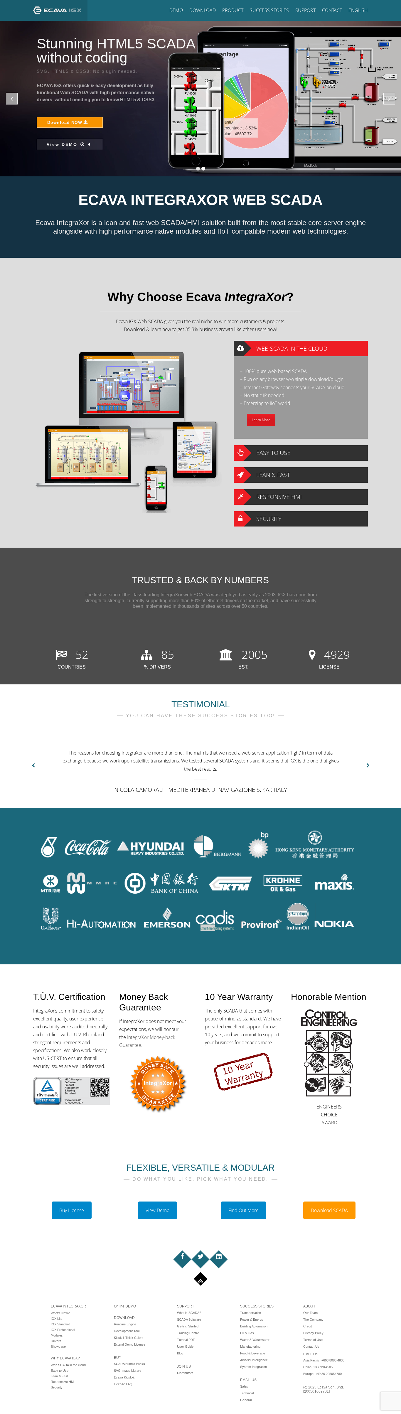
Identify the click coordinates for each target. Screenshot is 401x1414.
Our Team (310, 1313)
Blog (180, 1353)
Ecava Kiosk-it (124, 1377)
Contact (332, 10)
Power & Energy (251, 1319)
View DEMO (336, 90)
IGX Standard (60, 1324)
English (358, 10)
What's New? (60, 1313)
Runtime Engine (125, 1324)
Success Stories (269, 10)
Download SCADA (329, 1210)
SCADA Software (189, 1319)
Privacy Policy (313, 1333)
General (246, 1400)
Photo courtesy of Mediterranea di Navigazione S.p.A (340, 172)
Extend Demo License (129, 1344)
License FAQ (123, 1384)
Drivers (56, 1341)
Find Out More (243, 1210)
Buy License (71, 1210)
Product (232, 10)
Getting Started (187, 1326)
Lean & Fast (59, 1376)
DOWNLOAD (124, 1318)
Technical (247, 1393)
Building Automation (253, 1326)
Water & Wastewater (254, 1340)
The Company (313, 1319)
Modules (57, 1335)
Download (202, 10)
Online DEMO (125, 1306)
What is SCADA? (189, 1313)
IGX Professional (63, 1330)
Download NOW (341, 68)
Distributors (185, 1373)
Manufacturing (250, 1346)
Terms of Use (313, 1340)
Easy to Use (59, 1370)
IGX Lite (56, 1318)
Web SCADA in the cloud (68, 1365)
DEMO (176, 10)
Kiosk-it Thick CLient (128, 1337)
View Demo (157, 1210)
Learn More (261, 419)
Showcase (58, 1346)
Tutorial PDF (186, 1340)
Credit (307, 1326)
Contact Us (311, 1346)
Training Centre (188, 1333)
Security (57, 1387)
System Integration (253, 1367)
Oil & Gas (247, 1333)
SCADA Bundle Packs (129, 1364)
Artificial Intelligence (254, 1360)
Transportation (250, 1313)
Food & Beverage (252, 1353)
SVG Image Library (127, 1370)
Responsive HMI (63, 1381)
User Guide (185, 1346)
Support (305, 10)
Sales (244, 1386)
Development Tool (126, 1331)
